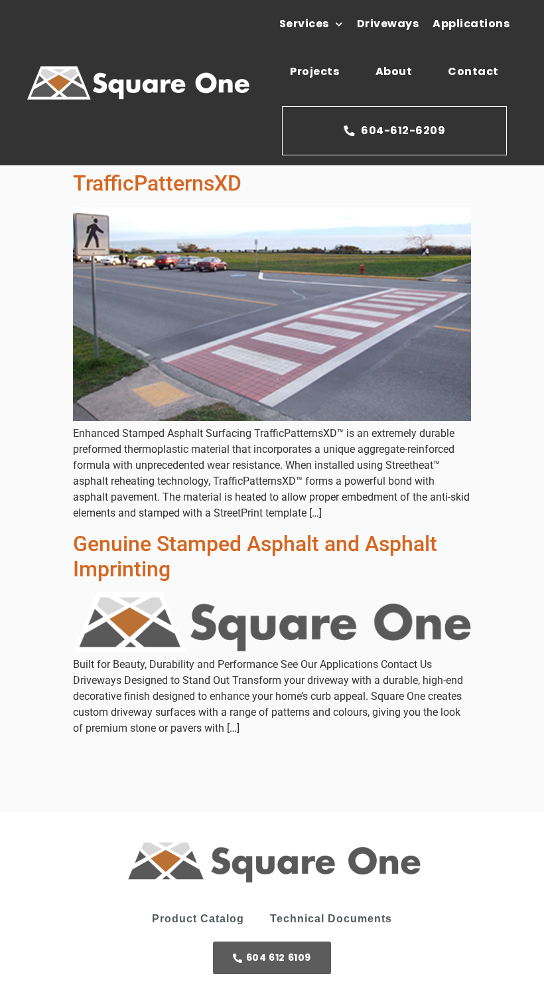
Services (304, 23)
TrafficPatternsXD (157, 183)
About (394, 71)
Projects (314, 71)
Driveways (388, 23)
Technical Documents (331, 918)
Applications (471, 23)
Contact (473, 71)
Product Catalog (198, 918)
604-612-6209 (403, 130)
